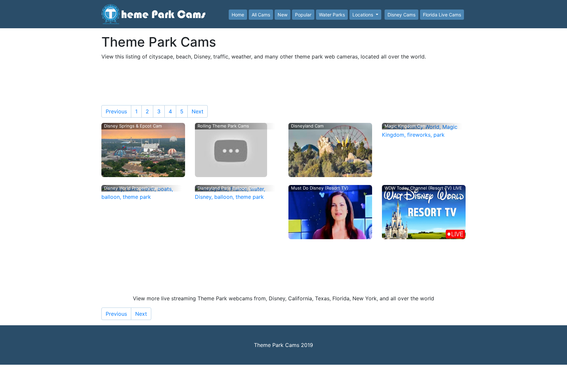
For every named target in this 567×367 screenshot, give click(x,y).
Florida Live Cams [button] (442, 14)
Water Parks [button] (332, 14)
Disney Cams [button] (401, 14)
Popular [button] (303, 14)
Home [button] (238, 14)
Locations (363, 14)
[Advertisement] (283, 80)
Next (197, 111)
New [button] (282, 14)
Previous (116, 111)
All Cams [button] (261, 14)
